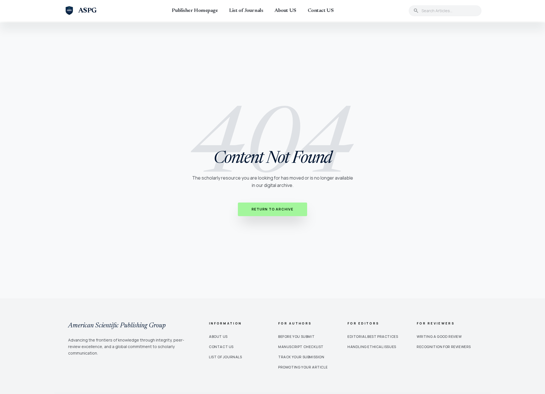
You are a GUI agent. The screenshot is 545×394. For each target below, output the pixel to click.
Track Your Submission (301, 357)
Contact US (321, 10)
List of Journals (246, 10)
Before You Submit (296, 336)
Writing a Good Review (439, 336)
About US (285, 10)
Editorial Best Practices (372, 336)
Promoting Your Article (303, 367)
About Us (218, 336)
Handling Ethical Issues (371, 346)
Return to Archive (272, 209)
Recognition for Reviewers (444, 346)
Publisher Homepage (195, 10)
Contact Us (221, 346)
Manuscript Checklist (301, 346)
